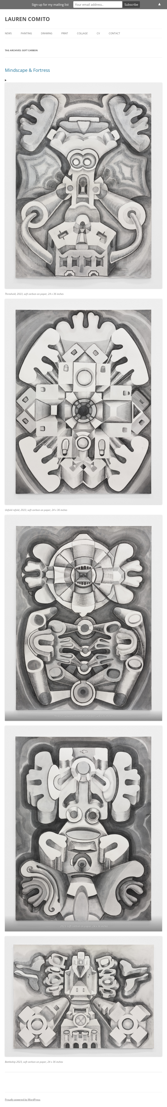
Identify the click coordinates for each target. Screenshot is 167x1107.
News (8, 33)
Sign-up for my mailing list (50, 4)
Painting (26, 33)
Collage (82, 33)
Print (64, 33)
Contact (114, 33)
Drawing (46, 33)
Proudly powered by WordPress (22, 1099)
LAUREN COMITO (27, 19)
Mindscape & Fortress (27, 70)
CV (98, 33)
